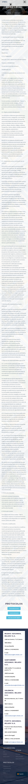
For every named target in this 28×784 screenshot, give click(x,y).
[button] (24, 1)
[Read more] (14, 644)
